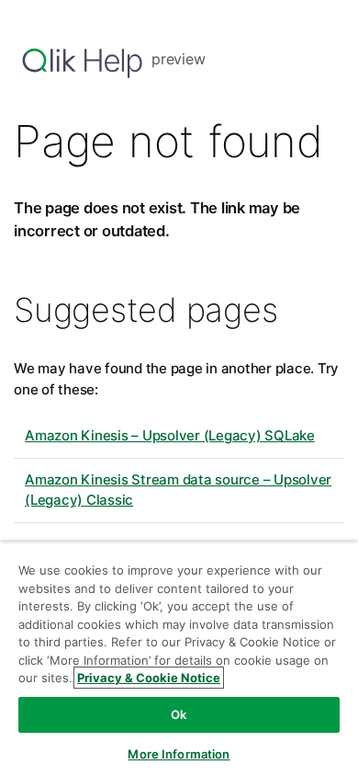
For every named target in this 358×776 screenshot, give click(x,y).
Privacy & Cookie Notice (148, 677)
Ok (178, 714)
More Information (178, 754)
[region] (179, 659)
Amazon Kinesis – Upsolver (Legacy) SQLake (170, 435)
